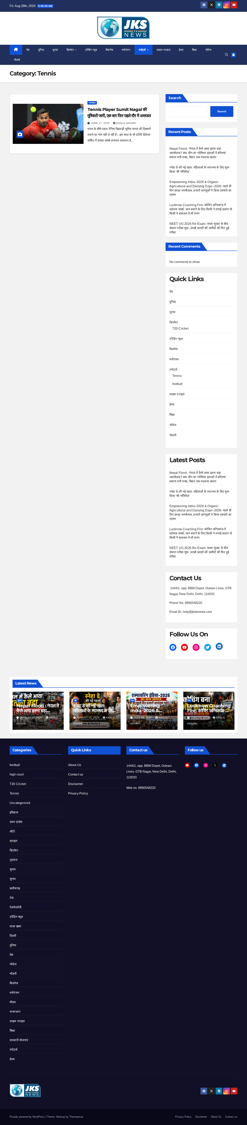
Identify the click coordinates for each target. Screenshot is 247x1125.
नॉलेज (208, 50)
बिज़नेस (109, 50)
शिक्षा (194, 50)
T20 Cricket (180, 328)
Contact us (75, 774)
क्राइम (13, 840)
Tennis (92, 103)
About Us (74, 765)
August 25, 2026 (88, 717)
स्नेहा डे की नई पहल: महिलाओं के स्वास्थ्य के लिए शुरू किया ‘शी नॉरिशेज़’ (93, 710)
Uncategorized (20, 803)
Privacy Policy (78, 793)
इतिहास (14, 812)
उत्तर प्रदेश (16, 822)
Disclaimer (75, 784)
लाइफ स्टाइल (163, 50)
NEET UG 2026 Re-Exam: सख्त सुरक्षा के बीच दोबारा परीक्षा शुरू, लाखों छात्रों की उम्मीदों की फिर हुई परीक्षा (199, 228)
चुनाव (55, 50)
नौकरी (17, 60)
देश (28, 50)
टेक (12, 897)
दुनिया (41, 50)
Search (174, 98)
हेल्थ (181, 50)
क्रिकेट (71, 50)
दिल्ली (13, 935)
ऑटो (12, 831)
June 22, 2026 (200, 717)
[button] (226, 54)
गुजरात (13, 859)
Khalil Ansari (126, 123)
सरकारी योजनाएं (19, 1040)
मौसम (13, 1002)
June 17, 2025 (100, 123)
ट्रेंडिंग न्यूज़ (91, 50)
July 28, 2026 (143, 717)
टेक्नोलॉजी (15, 907)
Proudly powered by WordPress (28, 1116)
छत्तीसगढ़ (15, 888)
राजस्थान (15, 1011)
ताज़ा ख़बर (15, 926)
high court (17, 774)
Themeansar (76, 1116)
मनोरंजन (126, 50)
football (177, 384)
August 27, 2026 (31, 717)
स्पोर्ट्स (142, 50)
